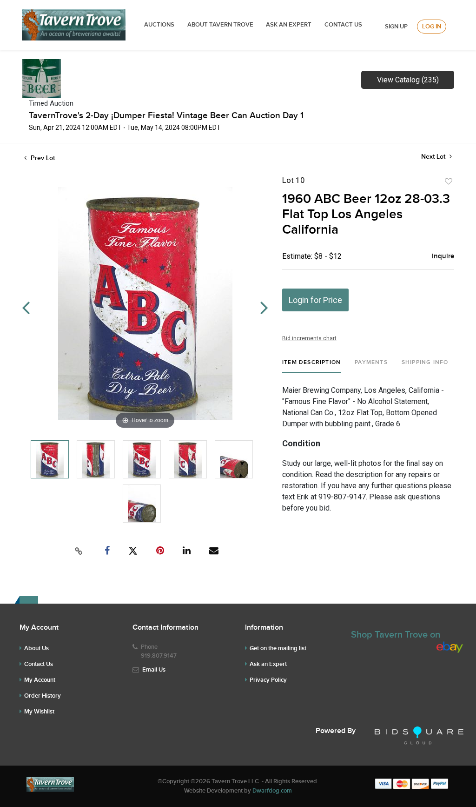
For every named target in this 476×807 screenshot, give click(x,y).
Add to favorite (448, 181)
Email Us (153, 669)
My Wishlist (39, 711)
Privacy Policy (268, 680)
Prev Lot (42, 158)
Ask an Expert (268, 664)
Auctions (159, 24)
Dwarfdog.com (272, 790)
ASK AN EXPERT (288, 24)
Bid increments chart (309, 338)
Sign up (396, 26)
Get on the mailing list (278, 648)
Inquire (443, 256)
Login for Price (315, 300)
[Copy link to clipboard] (79, 551)
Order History (42, 695)
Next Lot (434, 157)
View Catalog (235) (408, 79)
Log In (431, 26)
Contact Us (343, 24)
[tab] (311, 366)
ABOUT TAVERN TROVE (221, 24)
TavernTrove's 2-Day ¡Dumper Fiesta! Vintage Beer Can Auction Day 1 (166, 115)
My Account (39, 680)
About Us (36, 648)
